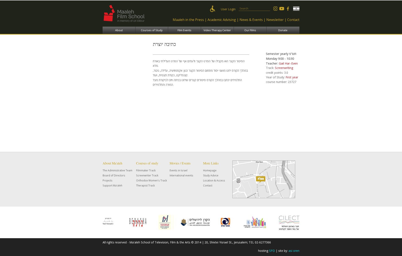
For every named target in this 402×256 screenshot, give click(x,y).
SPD (272, 251)
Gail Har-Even (288, 63)
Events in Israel (178, 170)
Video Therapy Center (217, 30)
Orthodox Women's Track (151, 180)
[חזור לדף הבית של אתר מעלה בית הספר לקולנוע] (133, 24)
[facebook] (288, 8)
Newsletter (275, 19)
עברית (296, 8)
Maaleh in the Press (188, 19)
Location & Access (214, 180)
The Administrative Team (117, 170)
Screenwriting (284, 68)
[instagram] (275, 8)
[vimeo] (281, 8)
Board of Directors (114, 175)
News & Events (251, 19)
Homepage (209, 170)
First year (292, 77)
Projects (107, 180)
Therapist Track (145, 185)
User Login (228, 9)
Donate (282, 30)
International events (181, 175)
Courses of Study (151, 30)
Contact (293, 19)
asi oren (294, 251)
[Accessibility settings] (213, 9)
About (119, 30)
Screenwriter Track (147, 175)
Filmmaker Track (146, 170)
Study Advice (210, 175)
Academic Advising (221, 19)
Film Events (184, 30)
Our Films (250, 30)
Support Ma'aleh (112, 185)
